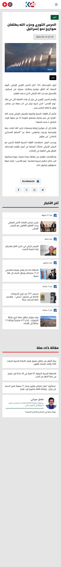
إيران (52, 77)
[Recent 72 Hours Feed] (10, 4)
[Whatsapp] (34, 190)
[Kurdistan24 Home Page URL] (30, 4)
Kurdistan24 (28, 181)
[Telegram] (42, 190)
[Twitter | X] (26, 190)
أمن (54, 17)
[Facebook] (18, 190)
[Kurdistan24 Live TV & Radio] (4, 4)
